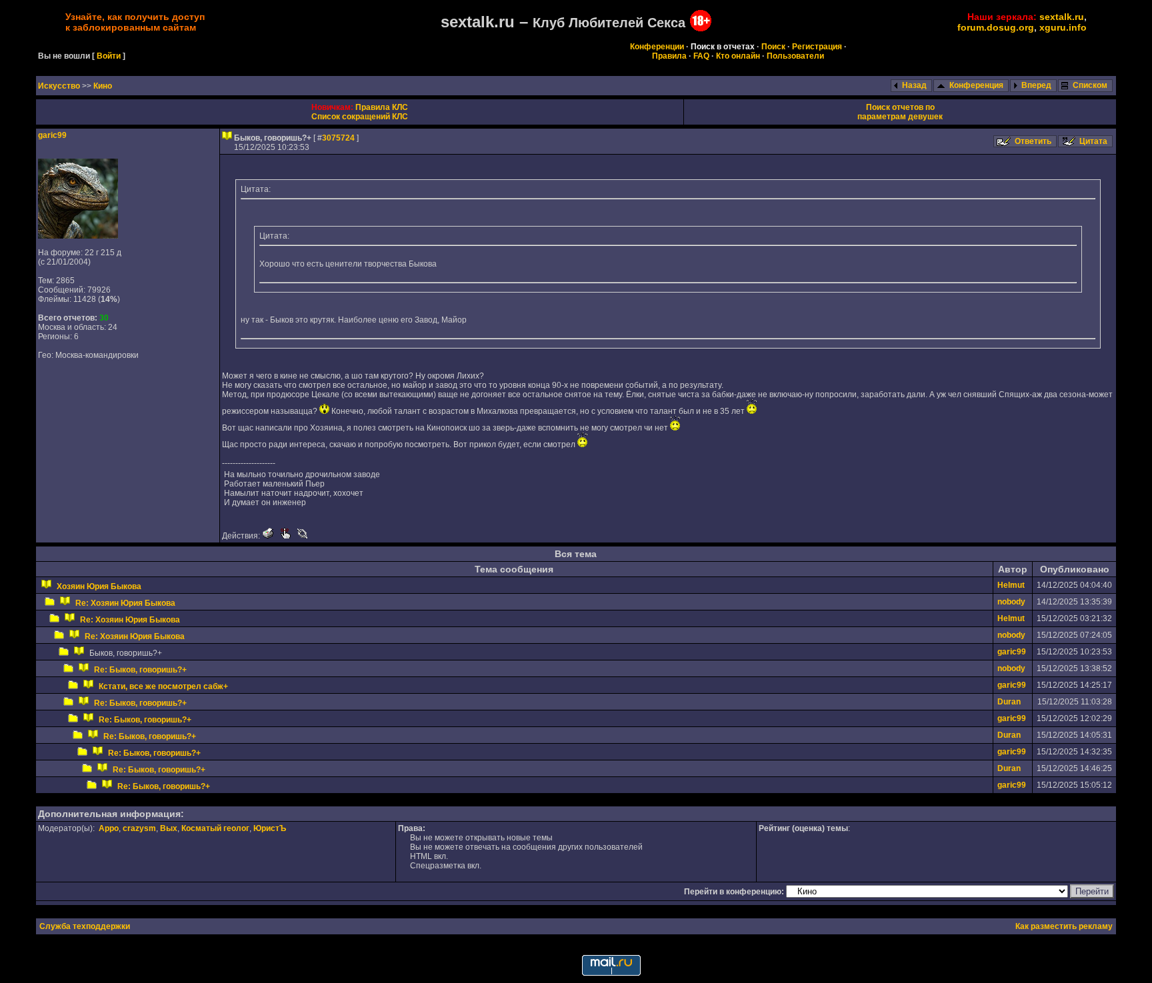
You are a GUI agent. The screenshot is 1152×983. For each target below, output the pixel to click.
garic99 (52, 135)
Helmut (1011, 585)
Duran (1009, 701)
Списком (1090, 85)
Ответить (1033, 141)
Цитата (1093, 141)
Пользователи (795, 56)
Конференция (976, 85)
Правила (669, 56)
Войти (109, 56)
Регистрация (817, 46)
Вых (168, 828)
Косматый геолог (215, 828)
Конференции (657, 46)
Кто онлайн (738, 56)
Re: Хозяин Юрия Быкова (125, 603)
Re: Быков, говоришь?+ (140, 669)
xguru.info (1063, 27)
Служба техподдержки (84, 926)
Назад (914, 85)
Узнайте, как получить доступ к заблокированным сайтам (135, 22)
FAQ (701, 56)
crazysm (139, 828)
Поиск (773, 46)
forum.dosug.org (995, 27)
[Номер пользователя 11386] (78, 236)
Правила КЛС (381, 107)
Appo (109, 828)
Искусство (60, 86)
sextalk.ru (1061, 16)
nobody (1011, 601)
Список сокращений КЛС (359, 116)
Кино (102, 86)
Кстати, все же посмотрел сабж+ (163, 686)
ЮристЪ (269, 828)
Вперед (1036, 85)
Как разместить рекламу (1064, 926)
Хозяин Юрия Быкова (99, 586)
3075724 (338, 138)
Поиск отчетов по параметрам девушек (900, 112)
